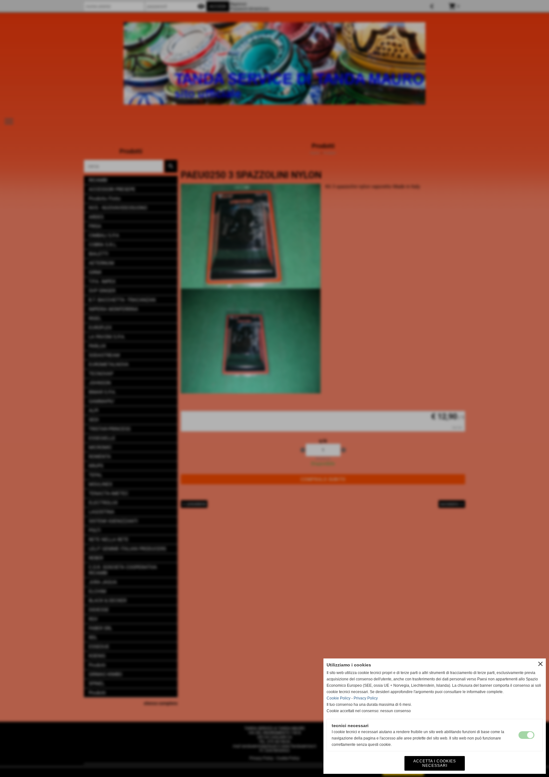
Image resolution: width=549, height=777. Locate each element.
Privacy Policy (366, 698)
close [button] (540, 664)
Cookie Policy (338, 698)
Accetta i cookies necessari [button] (434, 763)
